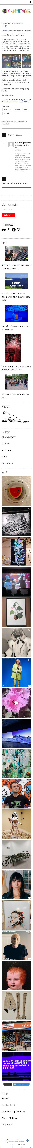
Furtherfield (8, 1105)
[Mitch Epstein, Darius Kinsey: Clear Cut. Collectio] (16, 521)
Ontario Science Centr (9, 102)
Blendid (4, 91)
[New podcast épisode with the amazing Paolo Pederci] (16, 793)
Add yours (18, 135)
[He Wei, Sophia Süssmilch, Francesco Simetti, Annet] (16, 642)
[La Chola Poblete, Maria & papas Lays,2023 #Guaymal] (16, 824)
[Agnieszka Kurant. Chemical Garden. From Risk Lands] (16, 763)
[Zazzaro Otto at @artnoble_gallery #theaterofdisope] (16, 854)
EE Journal (7, 1124)
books (5, 456)
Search (30, 2)
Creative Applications (13, 1111)
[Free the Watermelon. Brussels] (16, 1036)
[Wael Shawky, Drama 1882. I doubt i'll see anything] (16, 582)
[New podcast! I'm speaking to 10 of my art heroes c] (16, 945)
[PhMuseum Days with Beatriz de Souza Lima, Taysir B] (16, 915)
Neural (5, 1098)
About (12, 1144)
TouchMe (5, 31)
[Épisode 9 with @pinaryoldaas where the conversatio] (16, 672)
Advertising (21, 1144)
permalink (5, 124)
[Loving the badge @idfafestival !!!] (16, 491)
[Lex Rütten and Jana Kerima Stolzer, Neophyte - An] (16, 551)
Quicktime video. (8, 95)
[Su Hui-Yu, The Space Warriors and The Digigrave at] (16, 1066)
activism (6, 450)
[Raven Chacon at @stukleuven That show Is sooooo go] (16, 733)
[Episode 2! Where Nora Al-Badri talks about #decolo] (16, 884)
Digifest (23, 100)
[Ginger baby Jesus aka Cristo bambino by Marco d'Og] (16, 975)
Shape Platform (10, 1118)
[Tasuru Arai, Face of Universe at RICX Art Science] (16, 703)
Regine (4, 23)
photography (8, 437)
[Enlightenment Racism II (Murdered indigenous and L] (16, 612)
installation (19, 23)
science (5, 443)
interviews (7, 463)
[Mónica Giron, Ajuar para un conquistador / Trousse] (16, 1005)
